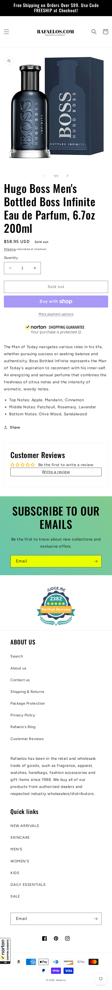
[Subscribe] (95, 561)
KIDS (14, 873)
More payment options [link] (56, 314)
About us (18, 668)
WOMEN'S (19, 861)
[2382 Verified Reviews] (56, 626)
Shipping (10, 249)
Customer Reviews (27, 739)
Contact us (20, 680)
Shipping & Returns (27, 692)
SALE (15, 896)
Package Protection (27, 703)
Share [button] (15, 427)
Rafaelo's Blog (22, 727)
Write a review (56, 471)
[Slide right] (67, 175)
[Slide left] (44, 175)
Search (16, 656)
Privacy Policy (22, 715)
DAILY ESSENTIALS (28, 884)
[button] (5, 951)
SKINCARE (20, 837)
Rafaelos (61, 980)
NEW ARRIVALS (24, 826)
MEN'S (16, 849)
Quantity (11, 258)
